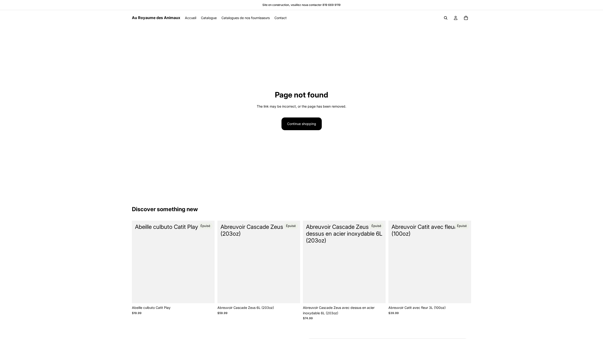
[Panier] (466, 18)
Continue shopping (301, 124)
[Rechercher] (445, 18)
